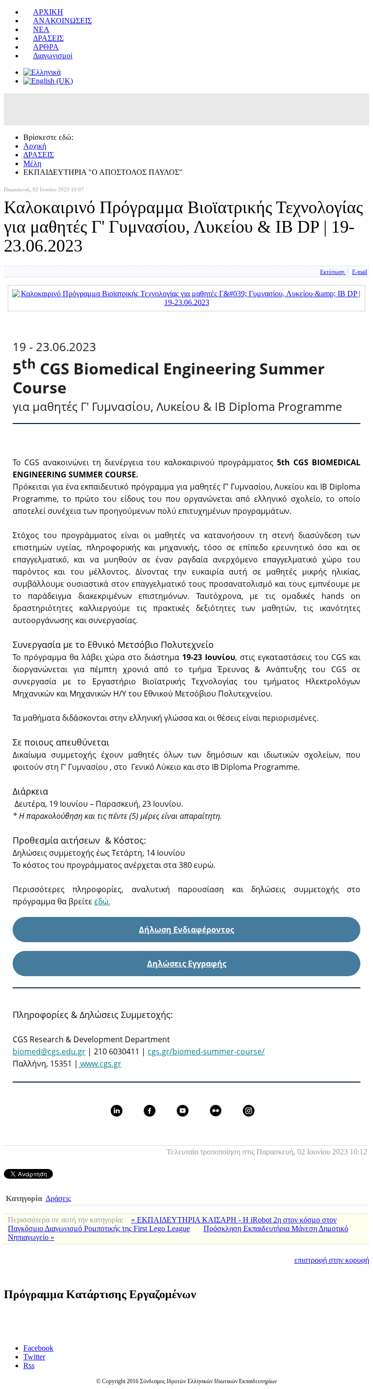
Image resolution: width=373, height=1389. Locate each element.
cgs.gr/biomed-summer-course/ (206, 1051)
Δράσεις (58, 1198)
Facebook (38, 1348)
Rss (28, 1365)
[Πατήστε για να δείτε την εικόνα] (186, 302)
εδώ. (102, 901)
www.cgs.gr (99, 1063)
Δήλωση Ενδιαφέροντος (186, 929)
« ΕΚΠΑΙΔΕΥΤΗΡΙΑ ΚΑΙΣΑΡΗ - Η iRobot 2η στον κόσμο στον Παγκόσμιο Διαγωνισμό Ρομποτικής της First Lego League (172, 1224)
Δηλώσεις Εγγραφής (186, 963)
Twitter (34, 1357)
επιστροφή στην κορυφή (331, 1260)
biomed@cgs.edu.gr (49, 1051)
